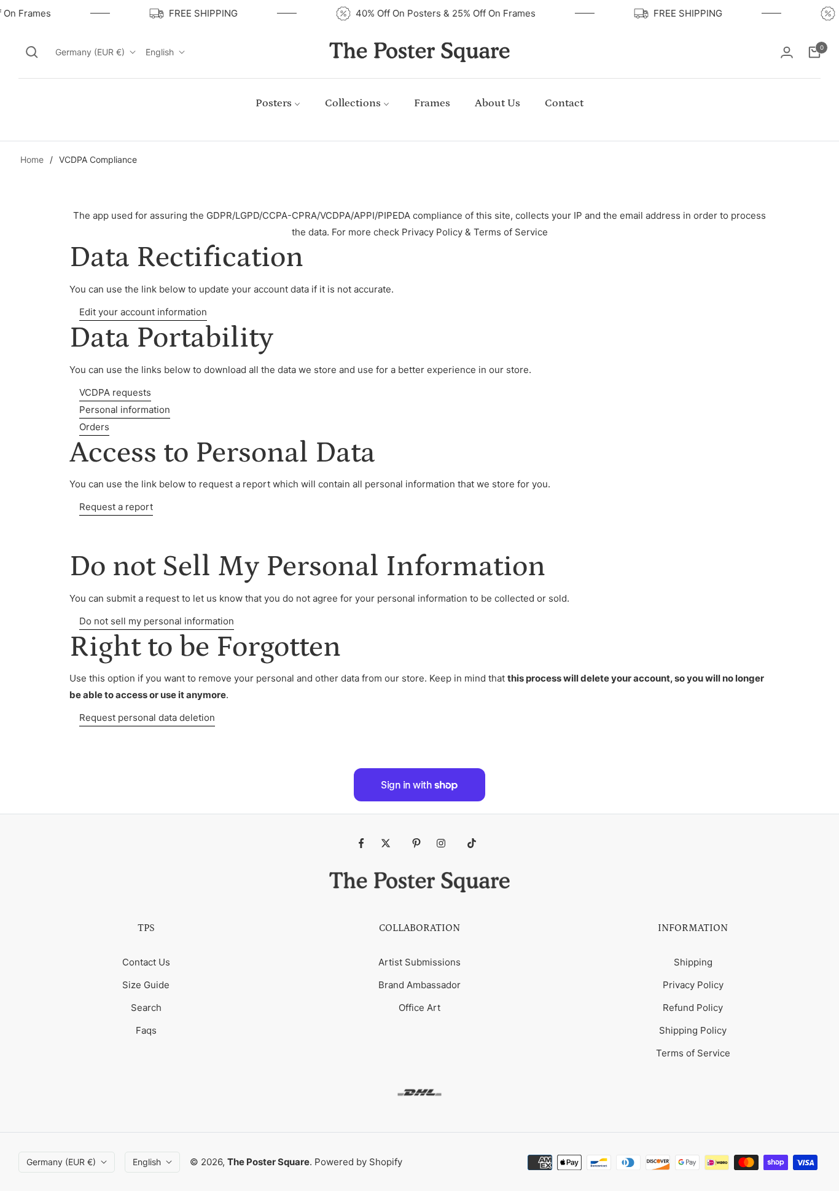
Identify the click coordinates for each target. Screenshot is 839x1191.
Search (146, 1007)
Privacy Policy (693, 985)
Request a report (116, 507)
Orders (94, 427)
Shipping (693, 962)
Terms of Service (693, 1053)
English (160, 52)
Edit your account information (143, 312)
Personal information (124, 409)
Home (32, 159)
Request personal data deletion (147, 717)
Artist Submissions (419, 962)
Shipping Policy (693, 1030)
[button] (31, 52)
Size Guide (146, 985)
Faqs (146, 1030)
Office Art (419, 1007)
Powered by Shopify (358, 1162)
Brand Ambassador (419, 985)
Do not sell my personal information (156, 621)
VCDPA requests (115, 392)
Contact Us (146, 962)
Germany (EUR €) (90, 52)
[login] (787, 52)
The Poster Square (268, 1162)
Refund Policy (693, 1007)
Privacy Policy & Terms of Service (475, 232)
